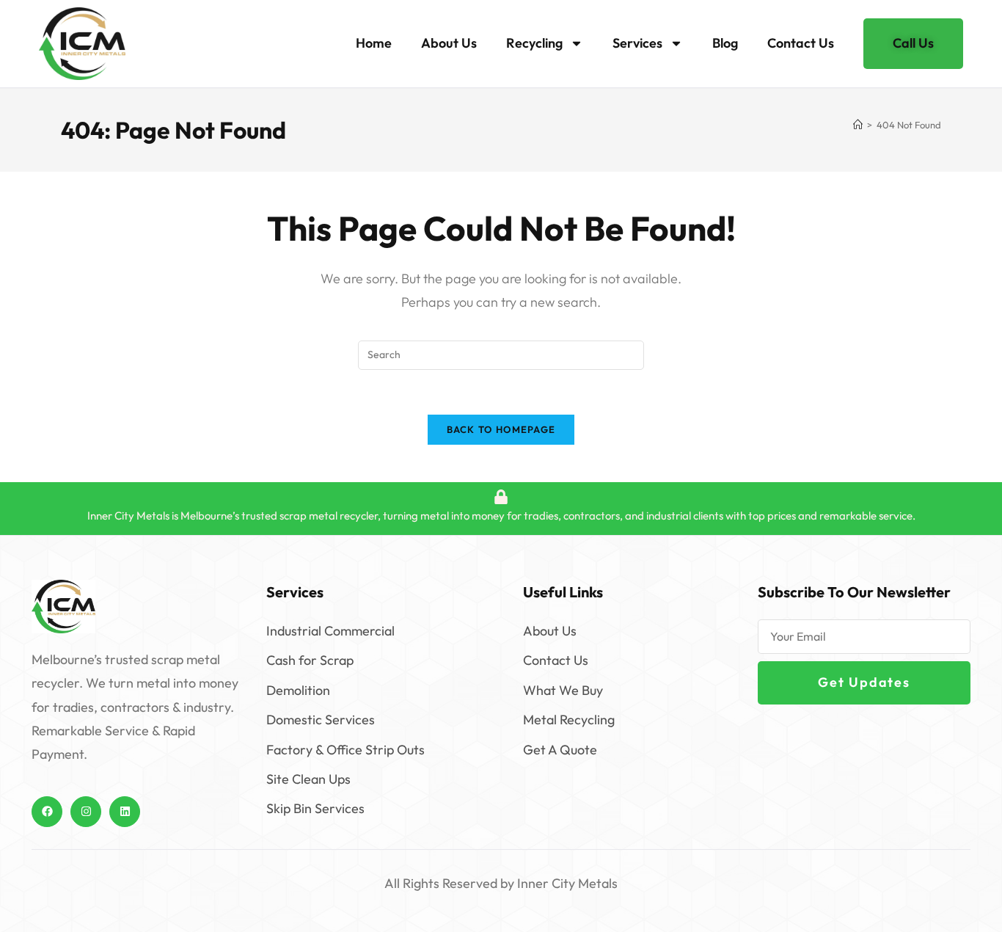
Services (637, 42)
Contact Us (800, 42)
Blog (725, 42)
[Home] (858, 125)
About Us (449, 42)
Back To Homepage (501, 429)
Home (374, 42)
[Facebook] (47, 811)
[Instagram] (85, 811)
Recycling (534, 42)
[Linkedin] (124, 811)
